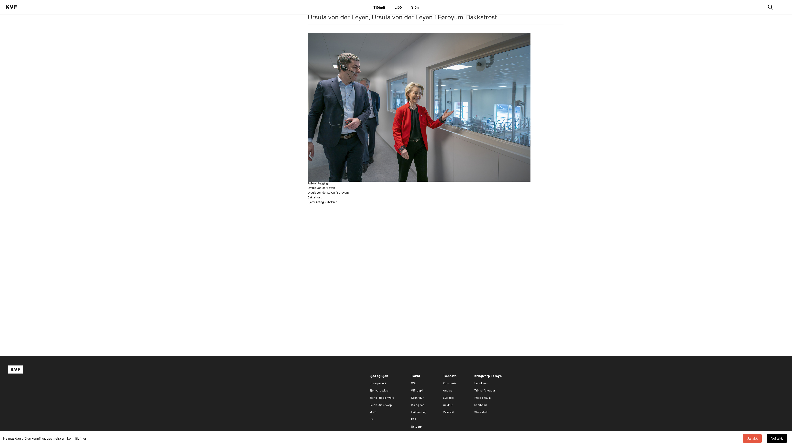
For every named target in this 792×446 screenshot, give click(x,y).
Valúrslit (448, 412)
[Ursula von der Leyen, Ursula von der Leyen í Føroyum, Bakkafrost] (435, 107)
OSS (414, 383)
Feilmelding (419, 412)
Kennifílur (417, 398)
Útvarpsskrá (378, 383)
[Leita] (770, 7)
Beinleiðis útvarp (381, 405)
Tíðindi (379, 8)
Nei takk (777, 438)
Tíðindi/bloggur (484, 391)
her (83, 438)
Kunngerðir (450, 383)
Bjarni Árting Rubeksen (322, 202)
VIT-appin (417, 391)
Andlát (447, 391)
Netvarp (416, 427)
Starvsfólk (481, 412)
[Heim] (17, 7)
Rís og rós (417, 405)
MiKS (373, 412)
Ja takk (752, 438)
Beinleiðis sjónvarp (382, 398)
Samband (480, 405)
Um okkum (481, 383)
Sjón (415, 8)
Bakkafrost (315, 198)
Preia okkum (482, 398)
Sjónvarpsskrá (379, 391)
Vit (372, 419)
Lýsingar (449, 398)
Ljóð (398, 8)
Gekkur (448, 405)
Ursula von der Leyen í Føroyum (328, 193)
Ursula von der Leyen (321, 188)
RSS (413, 419)
